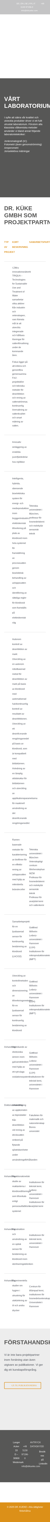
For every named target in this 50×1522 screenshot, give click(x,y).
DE (18, 3)
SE (26, 3)
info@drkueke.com (29, 10)
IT (34, 3)
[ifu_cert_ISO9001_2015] (19, 1487)
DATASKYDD (37, 1446)
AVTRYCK (35, 1442)
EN (22, 3)
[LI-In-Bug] (42, 1443)
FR (30, 3)
